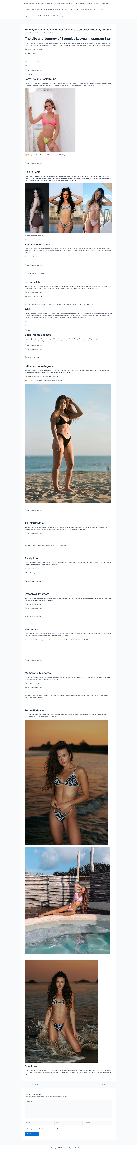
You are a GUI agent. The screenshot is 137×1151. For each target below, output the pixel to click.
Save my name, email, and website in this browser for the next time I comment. (50, 1129)
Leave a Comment (30, 33)
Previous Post (32, 1085)
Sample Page (28, 16)
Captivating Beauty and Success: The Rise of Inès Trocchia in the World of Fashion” (49, 3)
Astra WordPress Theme (78, 1148)
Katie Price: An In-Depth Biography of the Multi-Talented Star (88, 9)
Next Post (106, 1085)
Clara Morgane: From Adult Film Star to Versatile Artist (92, 3)
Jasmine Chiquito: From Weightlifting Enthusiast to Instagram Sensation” (45, 9)
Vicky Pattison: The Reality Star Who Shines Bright (49, 16)
